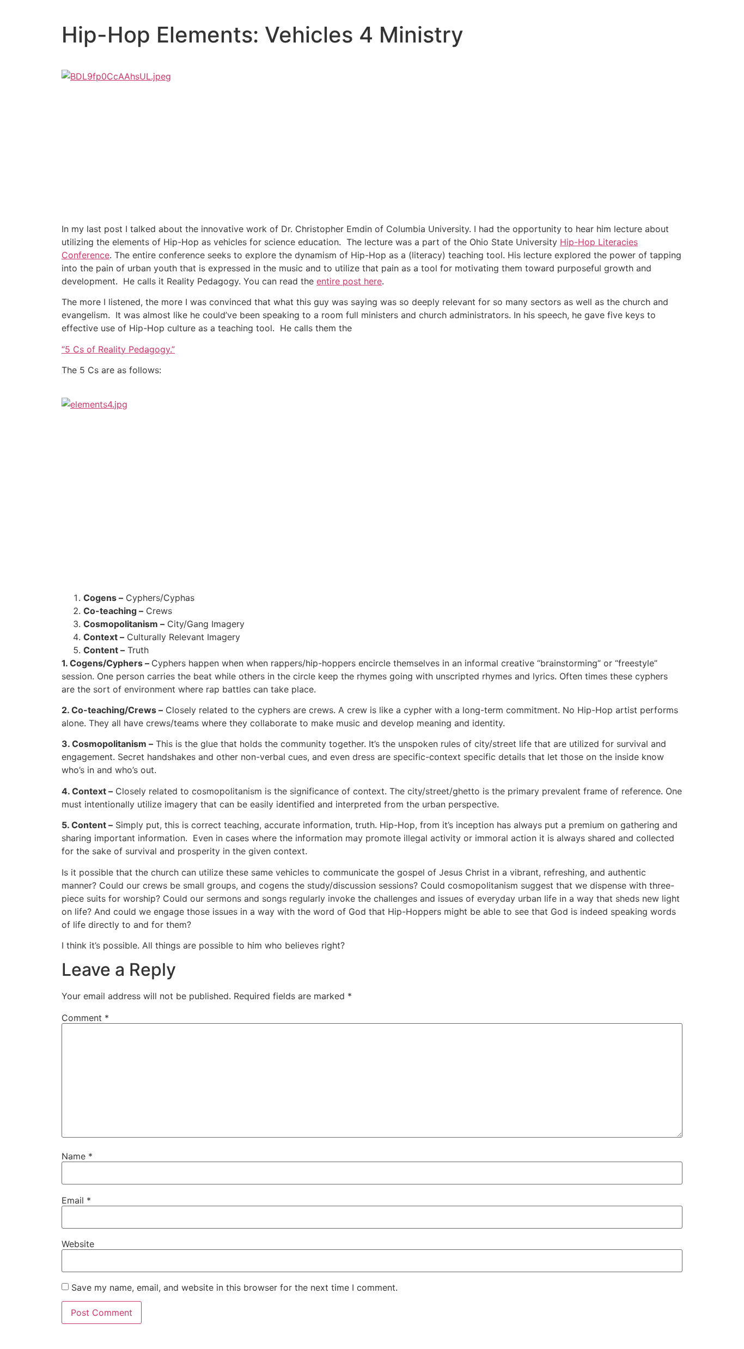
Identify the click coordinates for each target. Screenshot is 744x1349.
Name (77, 1156)
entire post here (349, 281)
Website (78, 1243)
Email (76, 1200)
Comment (85, 1017)
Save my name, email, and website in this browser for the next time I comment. (234, 1287)
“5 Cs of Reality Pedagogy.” (118, 349)
